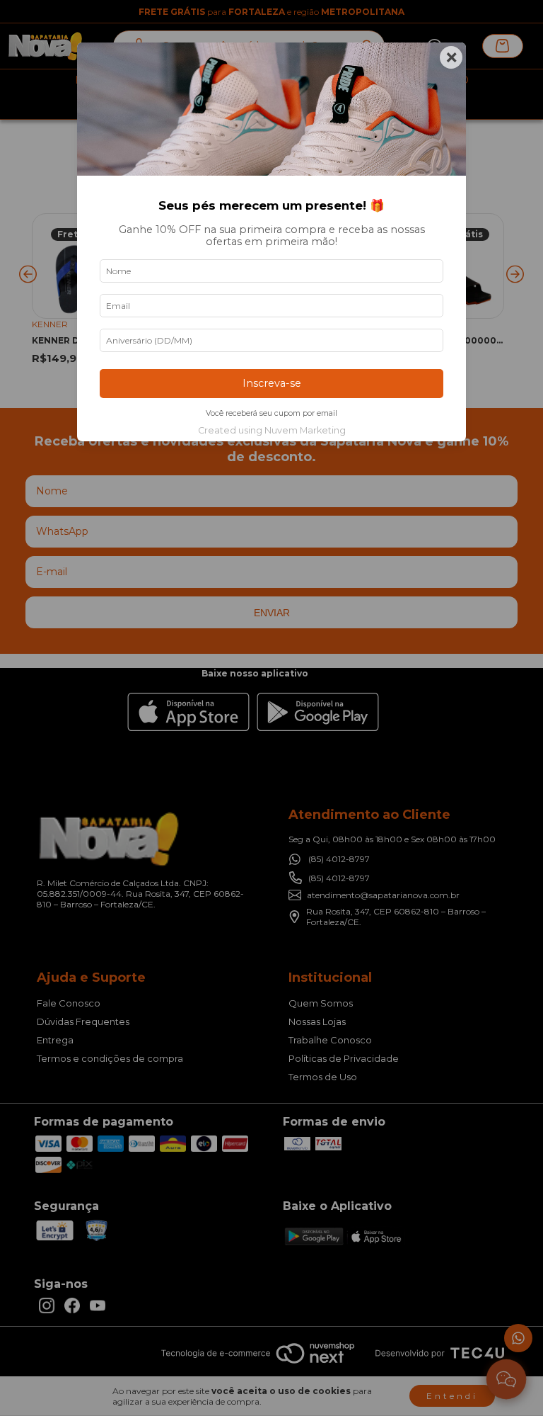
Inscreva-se (272, 383)
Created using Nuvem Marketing (272, 430)
